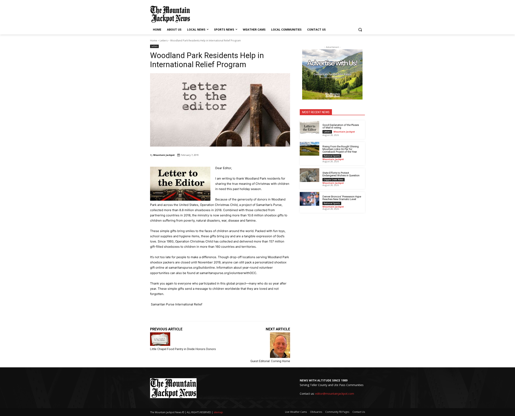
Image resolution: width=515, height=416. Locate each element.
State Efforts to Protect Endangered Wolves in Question (340, 174)
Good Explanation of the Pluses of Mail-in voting (340, 126)
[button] (360, 29)
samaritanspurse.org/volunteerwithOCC (228, 273)
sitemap (218, 412)
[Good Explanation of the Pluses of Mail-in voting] (309, 127)
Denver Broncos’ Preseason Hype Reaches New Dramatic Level (341, 198)
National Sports (332, 155)
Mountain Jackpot (164, 154)
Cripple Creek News (333, 179)
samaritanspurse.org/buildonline (192, 267)
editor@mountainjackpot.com (334, 393)
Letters (164, 40)
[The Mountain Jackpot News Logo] (170, 14)
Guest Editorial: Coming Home (270, 361)
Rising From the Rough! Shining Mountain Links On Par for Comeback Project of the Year (340, 149)
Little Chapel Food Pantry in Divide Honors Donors (183, 349)
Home (153, 40)
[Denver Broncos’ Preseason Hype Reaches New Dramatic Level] (309, 199)
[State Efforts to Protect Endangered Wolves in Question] (309, 175)
